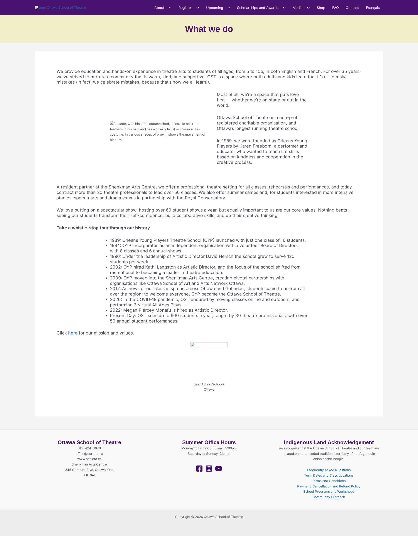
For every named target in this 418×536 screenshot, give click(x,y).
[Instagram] (209, 468)
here (73, 333)
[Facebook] (199, 468)
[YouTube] (218, 468)
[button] (168, 7)
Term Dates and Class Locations (329, 475)
